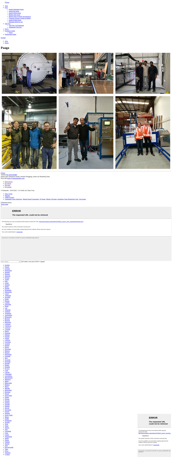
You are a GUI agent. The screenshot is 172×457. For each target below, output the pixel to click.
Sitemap (7, 195)
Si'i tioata (42, 199)
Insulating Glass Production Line (67, 199)
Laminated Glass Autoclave (13, 199)
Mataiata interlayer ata (16, 22)
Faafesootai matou (10, 34)
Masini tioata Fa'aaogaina (31, 199)
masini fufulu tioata (15, 13)
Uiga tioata (82, 199)
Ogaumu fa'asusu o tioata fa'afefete (20, 18)
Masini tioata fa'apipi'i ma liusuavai (20, 16)
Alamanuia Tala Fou (15, 27)
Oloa (6, 7)
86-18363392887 (11, 175)
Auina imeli (4, 204)
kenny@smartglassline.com (15, 178)
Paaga (11, 32)
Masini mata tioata (14, 15)
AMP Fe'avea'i (9, 197)
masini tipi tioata (14, 11)
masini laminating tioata (16, 9)
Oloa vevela (8, 194)
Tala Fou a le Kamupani (16, 25)
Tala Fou (7, 24)
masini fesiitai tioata (15, 20)
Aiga (6, 6)
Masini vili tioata (51, 199)
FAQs (7, 29)
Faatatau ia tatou (10, 31)
